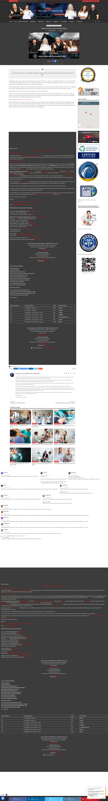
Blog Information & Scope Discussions (18, 161)
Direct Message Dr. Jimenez (87, 272)
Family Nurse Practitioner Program (34, 237)
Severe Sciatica (26, 172)
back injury (18, 366)
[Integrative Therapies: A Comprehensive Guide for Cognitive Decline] (20, 455)
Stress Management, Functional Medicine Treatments (29, 602)
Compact (16, 218)
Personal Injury (57, 423)
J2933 (46, 260)
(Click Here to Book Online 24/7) (85, 228)
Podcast (72, 21)
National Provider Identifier (15, 300)
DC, (18, 202)
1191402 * (30, 220)
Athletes (34, 442)
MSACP (21, 202)
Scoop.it (54, 25)
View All (61, 483)
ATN (42, 202)
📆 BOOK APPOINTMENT (23, 21)
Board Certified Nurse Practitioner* (24, 233)
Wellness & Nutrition (31, 171)
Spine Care (59, 25)
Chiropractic (41, 21)
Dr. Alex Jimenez (13, 202)
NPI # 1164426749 (42, 259)
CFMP (38, 202)
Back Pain (68, 171)
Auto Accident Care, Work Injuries (53, 171)
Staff (16, 21)
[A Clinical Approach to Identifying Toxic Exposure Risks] (64, 455)
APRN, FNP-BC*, (27, 202)
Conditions (33, 21)
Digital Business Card (42, 250)
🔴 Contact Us (79, 21)
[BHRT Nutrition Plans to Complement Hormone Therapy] (20, 417)
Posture (56, 442)
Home (10, 21)
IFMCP (35, 202)
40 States (38, 235)
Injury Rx (57, 21)
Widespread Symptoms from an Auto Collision (65, 402)
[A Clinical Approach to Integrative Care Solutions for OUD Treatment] (42, 417)
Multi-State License (21, 235)
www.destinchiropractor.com (28, 99)
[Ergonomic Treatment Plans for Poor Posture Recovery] (64, 436)
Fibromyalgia (44, 172)
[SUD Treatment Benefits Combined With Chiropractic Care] (20, 436)
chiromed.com (23, 168)
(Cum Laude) (37, 239)
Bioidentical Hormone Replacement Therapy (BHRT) (14, 423)
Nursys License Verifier (26, 229)
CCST (32, 202)
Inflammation (35, 461)
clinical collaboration (24, 181)
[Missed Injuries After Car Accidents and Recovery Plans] (64, 417)
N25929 (27, 226)
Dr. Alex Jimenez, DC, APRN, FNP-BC (44, 194)
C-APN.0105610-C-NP (37, 225)
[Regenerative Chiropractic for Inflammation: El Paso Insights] (42, 455)
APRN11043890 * (33, 223)
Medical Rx (48, 21)
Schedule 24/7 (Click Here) (48, 347)
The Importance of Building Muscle (17, 402)
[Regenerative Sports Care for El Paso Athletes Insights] (42, 436)
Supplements (64, 21)
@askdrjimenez (13, 366)
